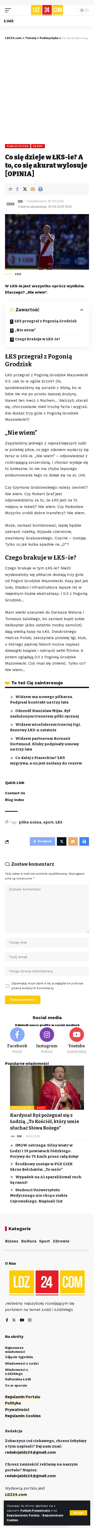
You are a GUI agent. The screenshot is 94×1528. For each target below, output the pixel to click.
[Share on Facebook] (17, 189)
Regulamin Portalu (22, 1397)
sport (48, 822)
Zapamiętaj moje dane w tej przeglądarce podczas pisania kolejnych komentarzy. (47, 986)
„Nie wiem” (25, 330)
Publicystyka (18, 146)
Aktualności (22, 1107)
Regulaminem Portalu (23, 1515)
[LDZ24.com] (47, 10)
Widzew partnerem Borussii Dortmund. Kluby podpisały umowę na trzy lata (44, 744)
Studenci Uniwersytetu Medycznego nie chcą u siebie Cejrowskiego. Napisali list (38, 1195)
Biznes (11, 1241)
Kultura (28, 1241)
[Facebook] (17, 1040)
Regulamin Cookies (23, 1416)
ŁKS (58, 822)
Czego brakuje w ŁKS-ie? (37, 339)
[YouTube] (22, 1320)
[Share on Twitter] (24, 189)
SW (20, 201)
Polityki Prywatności (35, 1510)
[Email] (32, 189)
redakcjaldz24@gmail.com (30, 1452)
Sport (38, 146)
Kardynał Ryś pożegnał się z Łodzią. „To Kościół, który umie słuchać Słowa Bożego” (44, 1122)
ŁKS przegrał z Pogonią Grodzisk (46, 321)
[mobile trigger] (9, 10)
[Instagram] (47, 1040)
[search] (71, 10)
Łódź (41, 1107)
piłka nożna (30, 822)
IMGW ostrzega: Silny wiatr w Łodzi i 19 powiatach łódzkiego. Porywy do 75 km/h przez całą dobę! (44, 1151)
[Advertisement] (47, 90)
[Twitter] (14, 1320)
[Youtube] (76, 1040)
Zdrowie (61, 1241)
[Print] (40, 189)
